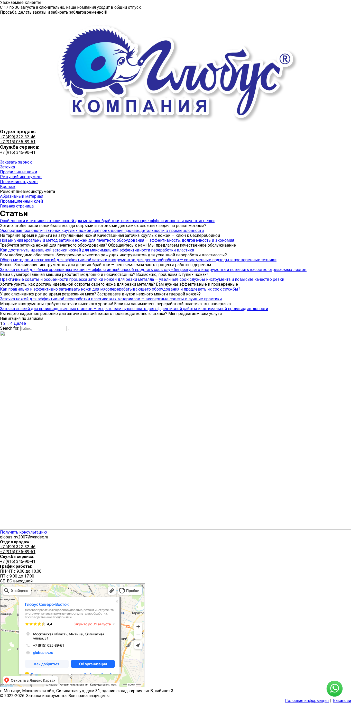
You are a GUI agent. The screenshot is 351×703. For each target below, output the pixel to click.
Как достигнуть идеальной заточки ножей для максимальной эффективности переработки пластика (97, 250)
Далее (20, 323)
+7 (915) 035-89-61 (17, 141)
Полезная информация (307, 700)
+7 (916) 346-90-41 (17, 152)
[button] (16, 162)
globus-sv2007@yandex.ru (24, 537)
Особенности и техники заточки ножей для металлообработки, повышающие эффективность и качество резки (107, 220)
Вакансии (342, 700)
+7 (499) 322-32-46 (17, 136)
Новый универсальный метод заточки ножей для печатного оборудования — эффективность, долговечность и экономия (117, 240)
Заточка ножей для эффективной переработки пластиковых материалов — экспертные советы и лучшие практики (111, 298)
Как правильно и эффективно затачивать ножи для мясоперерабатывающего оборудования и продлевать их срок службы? (120, 289)
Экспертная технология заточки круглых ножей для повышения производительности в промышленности (102, 230)
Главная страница (17, 206)
